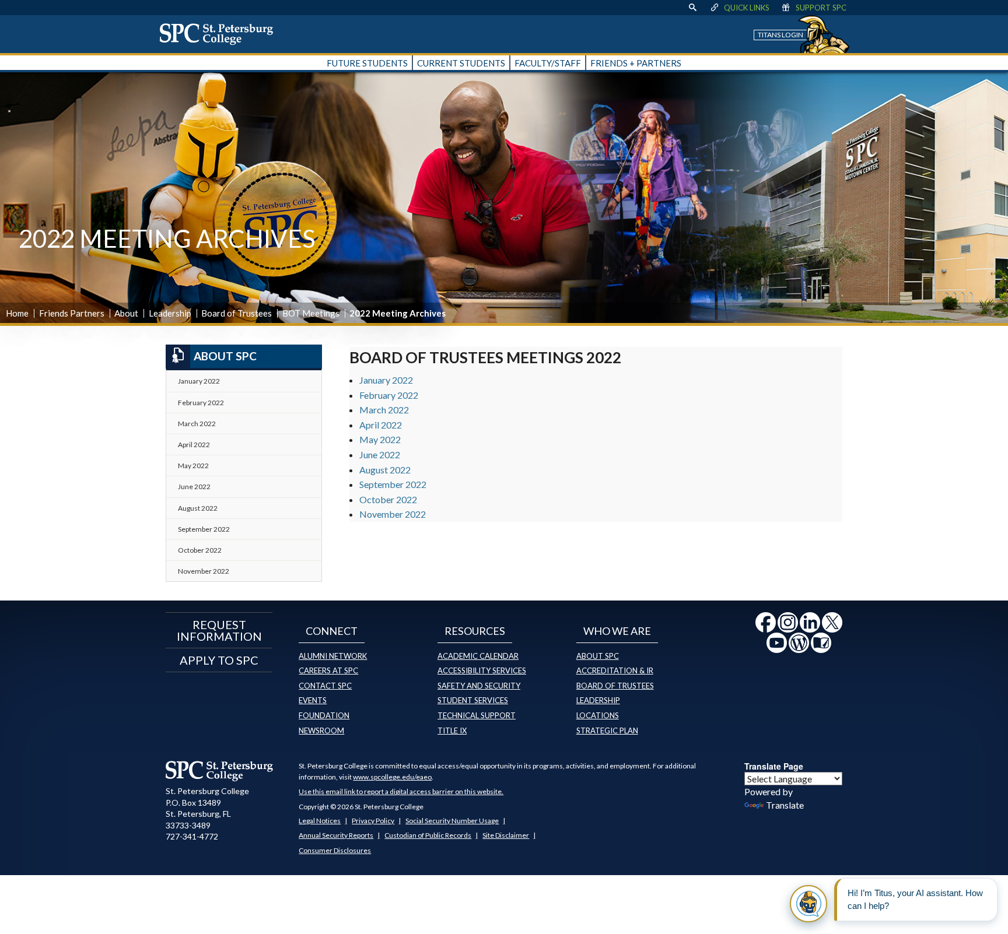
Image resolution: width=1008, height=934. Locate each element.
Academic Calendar (478, 656)
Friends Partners (71, 313)
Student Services (473, 700)
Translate (785, 804)
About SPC (597, 656)
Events (313, 700)
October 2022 (388, 499)
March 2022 (384, 409)
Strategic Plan (607, 730)
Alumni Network (333, 656)
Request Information (219, 630)
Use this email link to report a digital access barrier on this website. (401, 791)
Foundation (324, 715)
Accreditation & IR (614, 670)
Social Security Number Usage (452, 820)
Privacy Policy (373, 820)
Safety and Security (479, 685)
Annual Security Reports (336, 835)
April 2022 (380, 424)
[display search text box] (692, 7)
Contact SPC (325, 685)
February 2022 (388, 395)
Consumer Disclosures (335, 850)
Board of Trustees (236, 313)
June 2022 (379, 454)
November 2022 (392, 513)
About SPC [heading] (225, 356)
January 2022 (386, 379)
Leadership (170, 313)
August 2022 (385, 469)
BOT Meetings (311, 313)
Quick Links (746, 7)
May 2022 (380, 439)
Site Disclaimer (505, 835)
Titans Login (780, 34)
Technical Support (477, 715)
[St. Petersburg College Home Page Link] (220, 33)
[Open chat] (808, 903)
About (126, 313)
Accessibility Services (482, 670)
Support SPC (821, 7)
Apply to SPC (219, 660)
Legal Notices (320, 820)
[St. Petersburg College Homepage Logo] (220, 770)
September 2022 (392, 484)
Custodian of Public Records (427, 835)
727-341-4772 (192, 836)
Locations (597, 715)
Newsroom (321, 730)
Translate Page (773, 766)
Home (17, 313)
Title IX (452, 730)
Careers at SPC (328, 670)
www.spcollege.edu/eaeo (392, 777)
